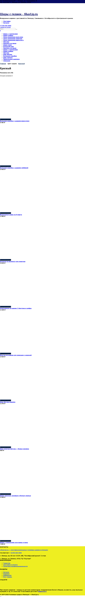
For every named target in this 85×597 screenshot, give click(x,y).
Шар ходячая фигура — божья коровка (14, 449)
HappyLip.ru (42, 591)
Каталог (6, 23)
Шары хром (7, 45)
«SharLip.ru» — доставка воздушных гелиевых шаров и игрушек (24, 550)
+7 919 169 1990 (5, 26)
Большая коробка (10, 56)
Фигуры (6, 42)
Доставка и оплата (10, 565)
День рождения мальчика (13, 37)
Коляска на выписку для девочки (12, 261)
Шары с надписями (10, 34)
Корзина (6, 574)
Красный (21, 63)
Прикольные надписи (11, 59)
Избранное (7, 575)
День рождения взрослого (13, 40)
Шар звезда (7, 54)
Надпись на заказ (9, 43)
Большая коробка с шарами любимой (14, 168)
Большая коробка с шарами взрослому (14, 121)
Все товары (7, 577)
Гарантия (6, 563)
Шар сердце (8, 57)
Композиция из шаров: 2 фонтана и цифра (15, 308)
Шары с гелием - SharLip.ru (19, 14)
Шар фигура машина (7, 402)
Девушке (6, 61)
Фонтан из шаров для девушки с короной (16, 355)
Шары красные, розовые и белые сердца (15, 496)
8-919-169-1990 (16, 553)
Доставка (6, 21)
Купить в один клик (5, 119)
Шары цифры (8, 35)
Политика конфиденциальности (15, 566)
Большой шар (8, 46)
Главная (3, 63)
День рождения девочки (12, 38)
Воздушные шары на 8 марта (11, 214)
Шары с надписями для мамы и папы (14, 542)
